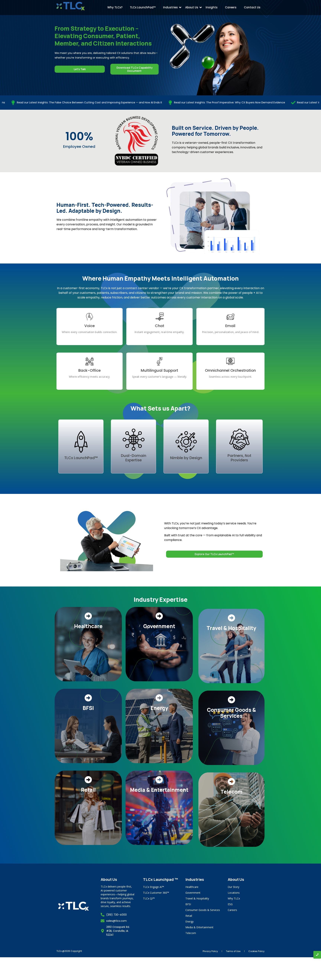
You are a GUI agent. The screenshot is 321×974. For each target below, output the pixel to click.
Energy (189, 921)
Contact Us (252, 7)
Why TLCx (234, 898)
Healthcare (191, 887)
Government (192, 892)
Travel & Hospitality (197, 898)
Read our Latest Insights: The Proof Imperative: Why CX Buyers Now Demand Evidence (181, 102)
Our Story (233, 887)
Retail (188, 915)
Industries (170, 7)
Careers (230, 7)
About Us (191, 7)
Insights (212, 7)
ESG (230, 904)
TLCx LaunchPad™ (143, 7)
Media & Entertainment (199, 927)
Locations (234, 892)
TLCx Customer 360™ (156, 892)
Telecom (190, 933)
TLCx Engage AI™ (153, 887)
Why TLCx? (114, 7)
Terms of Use (233, 951)
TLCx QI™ (149, 898)
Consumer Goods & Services (202, 910)
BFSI (188, 904)
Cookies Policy (256, 951)
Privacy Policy (210, 951)
